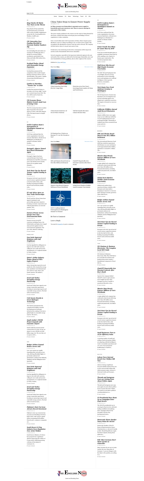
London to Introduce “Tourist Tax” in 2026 (35, 84)
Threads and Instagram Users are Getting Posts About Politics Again (105, 379)
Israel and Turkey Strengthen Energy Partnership (33, 279)
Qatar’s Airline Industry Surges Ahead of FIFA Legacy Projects (35, 259)
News (69, 16)
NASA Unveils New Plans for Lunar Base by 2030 (106, 47)
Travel (81, 16)
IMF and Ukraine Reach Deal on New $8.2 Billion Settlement (60, 162)
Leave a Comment (31, 37)
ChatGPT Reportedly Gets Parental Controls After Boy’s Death (82, 162)
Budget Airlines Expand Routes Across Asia (35, 345)
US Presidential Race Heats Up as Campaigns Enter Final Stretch (107, 399)
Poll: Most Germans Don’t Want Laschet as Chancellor (106, 441)
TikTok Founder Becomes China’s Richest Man (81, 111)
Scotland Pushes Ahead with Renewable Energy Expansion (35, 65)
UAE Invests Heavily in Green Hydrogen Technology (35, 299)
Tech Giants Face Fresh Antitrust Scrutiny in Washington (105, 89)
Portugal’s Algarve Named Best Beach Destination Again (36, 150)
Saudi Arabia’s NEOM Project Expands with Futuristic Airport (35, 321)
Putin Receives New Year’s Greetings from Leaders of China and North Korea (83, 88)
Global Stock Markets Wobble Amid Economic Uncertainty (82, 186)
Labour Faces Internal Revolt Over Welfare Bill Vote (106, 359)
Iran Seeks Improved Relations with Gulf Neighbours (34, 239)
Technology (75, 16)
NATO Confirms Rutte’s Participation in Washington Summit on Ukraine (35, 127)
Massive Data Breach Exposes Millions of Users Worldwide (60, 186)
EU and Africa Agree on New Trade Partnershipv (35, 193)
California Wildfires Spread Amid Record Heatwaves (107, 110)
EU (65, 16)
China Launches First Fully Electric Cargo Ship (59, 87)
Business (61, 16)
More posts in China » (89, 66)
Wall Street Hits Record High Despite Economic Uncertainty (105, 67)
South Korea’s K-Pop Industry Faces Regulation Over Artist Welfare (36, 429)
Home (55, 16)
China (58, 62)
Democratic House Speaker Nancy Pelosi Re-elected (106, 420)
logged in (60, 224)
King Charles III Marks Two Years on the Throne (36, 24)
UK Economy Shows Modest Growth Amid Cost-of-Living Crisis (36, 102)
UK (86, 16)
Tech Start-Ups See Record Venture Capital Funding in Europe (36, 172)
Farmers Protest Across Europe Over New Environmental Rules (35, 214)
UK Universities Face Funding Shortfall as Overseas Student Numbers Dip (36, 44)
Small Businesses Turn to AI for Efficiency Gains (106, 333)
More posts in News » (89, 141)
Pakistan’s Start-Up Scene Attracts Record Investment (36, 408)
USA (89, 16)
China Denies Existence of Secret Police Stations (59, 111)
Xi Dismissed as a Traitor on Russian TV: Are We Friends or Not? (60, 135)
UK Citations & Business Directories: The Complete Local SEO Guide (106, 248)
